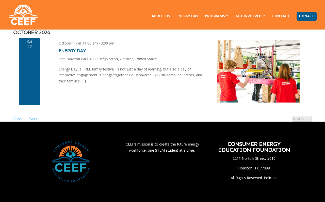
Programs (215, 16)
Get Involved (249, 16)
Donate (306, 16)
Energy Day (187, 16)
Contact (281, 16)
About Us (161, 16)
